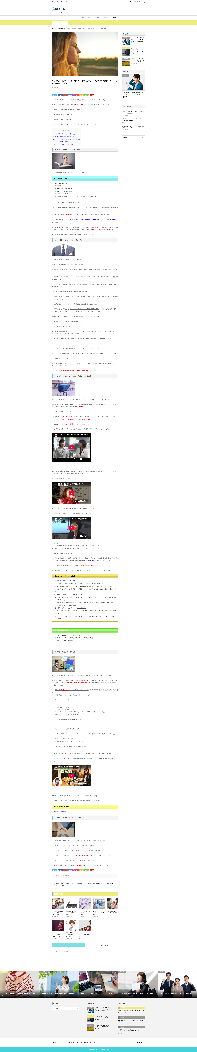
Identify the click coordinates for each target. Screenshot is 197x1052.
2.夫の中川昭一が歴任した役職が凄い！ (64, 136)
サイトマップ (71, 1042)
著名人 (97, 17)
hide (69, 130)
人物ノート (58, 1042)
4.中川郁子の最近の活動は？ (61, 141)
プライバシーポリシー (95, 1042)
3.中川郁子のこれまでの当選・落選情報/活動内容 (66, 139)
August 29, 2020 (77, 719)
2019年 (64, 811)
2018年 (60, 811)
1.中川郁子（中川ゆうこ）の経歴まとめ (64, 134)
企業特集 (114, 17)
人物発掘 (105, 17)
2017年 (56, 811)
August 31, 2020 (82, 746)
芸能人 (90, 17)
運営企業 (86, 1042)
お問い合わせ (79, 1042)
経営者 (82, 17)
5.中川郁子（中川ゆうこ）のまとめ (63, 144)
